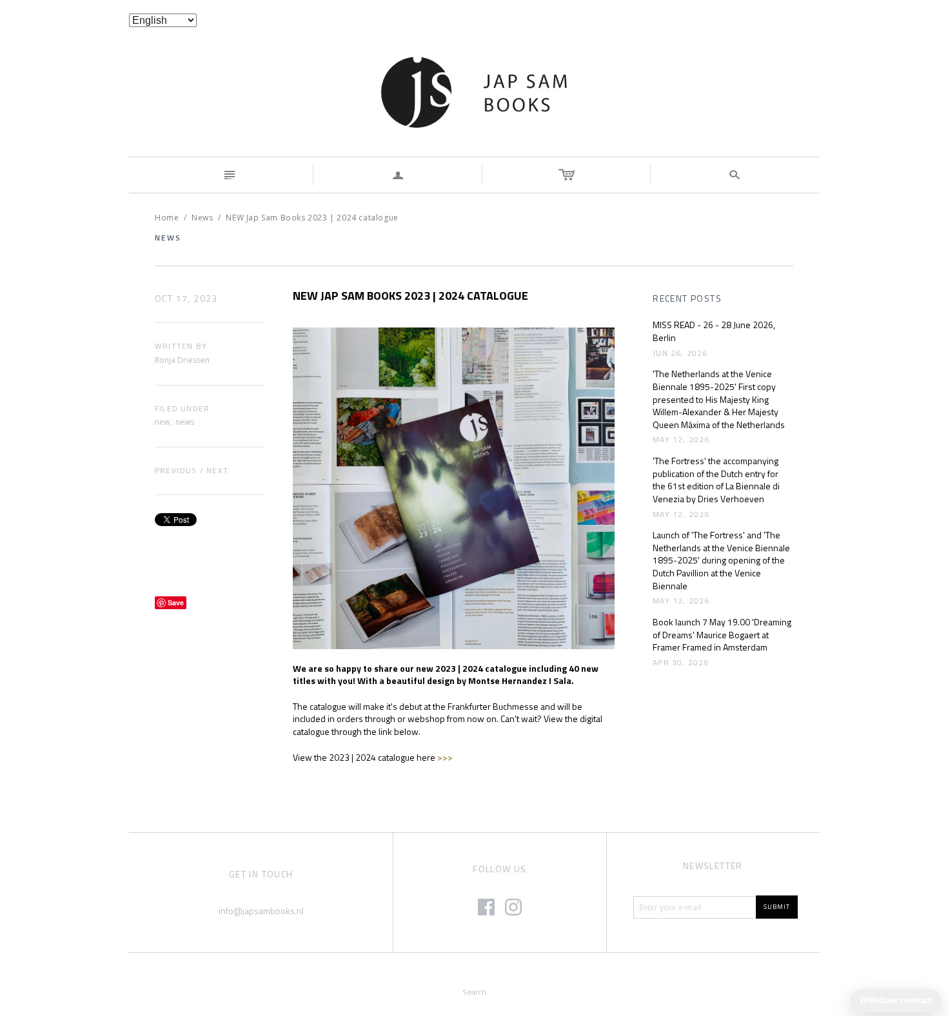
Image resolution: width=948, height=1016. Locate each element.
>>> (445, 757)
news (184, 421)
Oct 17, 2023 (186, 298)
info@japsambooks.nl (261, 910)
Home (167, 217)
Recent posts (687, 298)
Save (176, 602)
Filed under (182, 409)
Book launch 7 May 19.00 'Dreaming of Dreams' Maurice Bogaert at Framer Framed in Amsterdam (722, 635)
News (202, 217)
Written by (181, 346)
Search (474, 992)
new (162, 421)
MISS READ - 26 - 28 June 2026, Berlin (714, 331)
